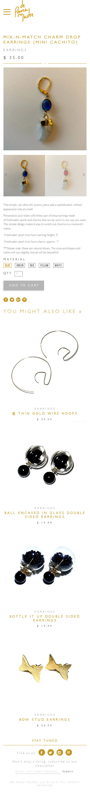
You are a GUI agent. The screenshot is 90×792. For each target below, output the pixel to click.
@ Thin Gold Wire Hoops (45, 413)
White (58, 265)
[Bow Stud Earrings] (45, 669)
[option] (24, 175)
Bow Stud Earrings (45, 720)
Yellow (44, 265)
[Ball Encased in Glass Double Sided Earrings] (45, 462)
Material (14, 259)
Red (32, 265)
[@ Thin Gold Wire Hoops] (45, 363)
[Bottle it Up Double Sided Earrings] (45, 566)
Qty (7, 273)
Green (20, 265)
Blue (7, 265)
